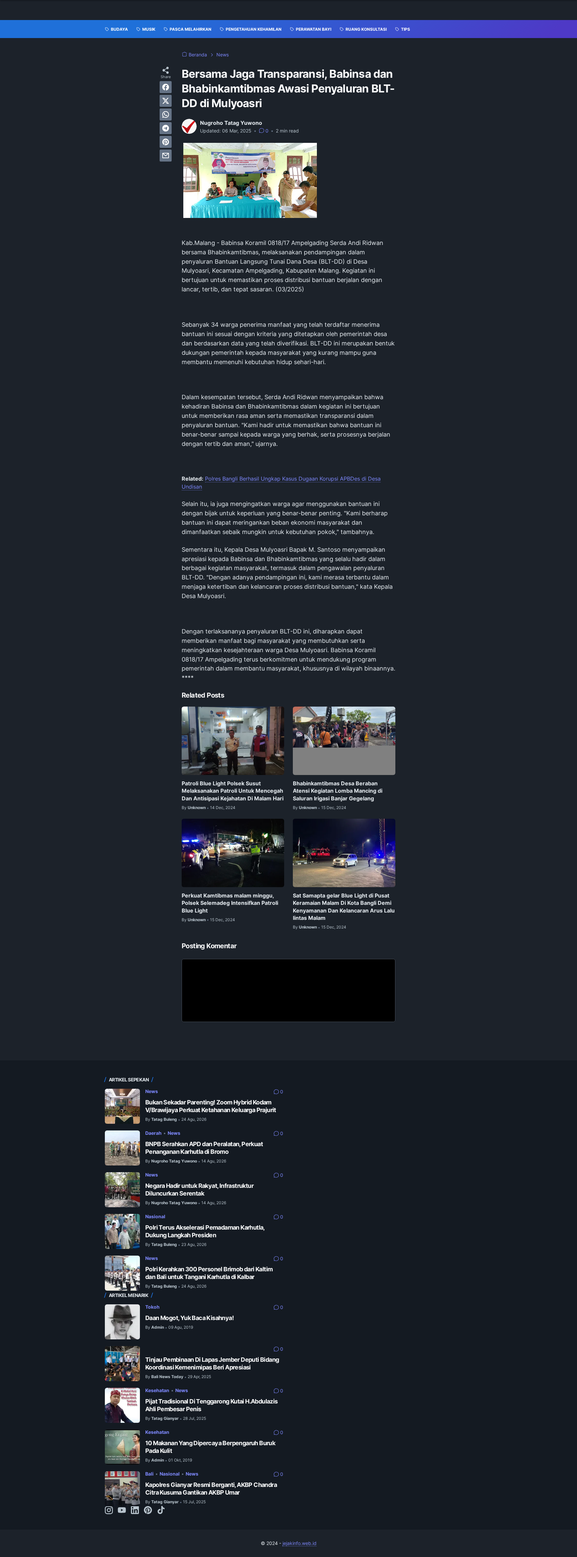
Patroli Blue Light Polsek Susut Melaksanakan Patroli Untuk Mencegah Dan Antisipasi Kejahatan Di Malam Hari (232, 791)
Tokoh (152, 1307)
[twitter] (166, 101)
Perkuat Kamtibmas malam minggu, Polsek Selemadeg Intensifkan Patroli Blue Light (230, 903)
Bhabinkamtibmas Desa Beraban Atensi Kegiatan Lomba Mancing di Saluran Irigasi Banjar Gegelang (337, 791)
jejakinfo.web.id (299, 1543)
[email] (166, 156)
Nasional (155, 1216)
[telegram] (166, 128)
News (151, 1091)
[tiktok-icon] (161, 1510)
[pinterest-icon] (148, 1510)
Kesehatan (157, 1390)
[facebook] (166, 87)
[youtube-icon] (122, 1510)
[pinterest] (166, 142)
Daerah (153, 1133)
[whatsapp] (166, 114)
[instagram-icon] (109, 1510)
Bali (149, 1474)
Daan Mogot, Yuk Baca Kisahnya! (189, 1317)
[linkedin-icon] (135, 1510)
